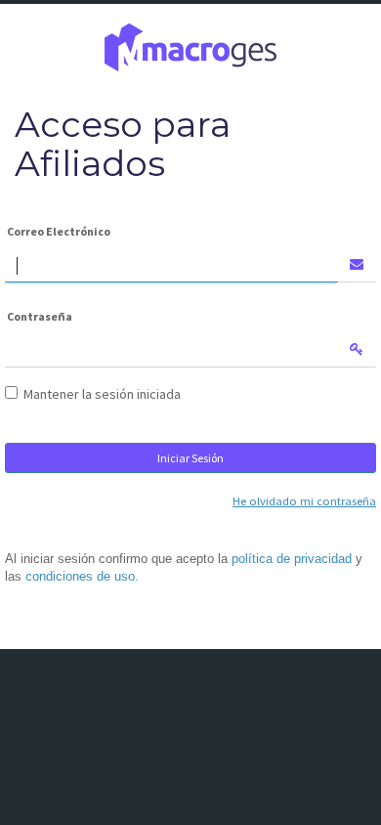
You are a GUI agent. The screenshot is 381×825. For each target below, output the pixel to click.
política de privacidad (292, 559)
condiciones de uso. (82, 577)
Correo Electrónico (58, 231)
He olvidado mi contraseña (304, 501)
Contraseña (39, 316)
